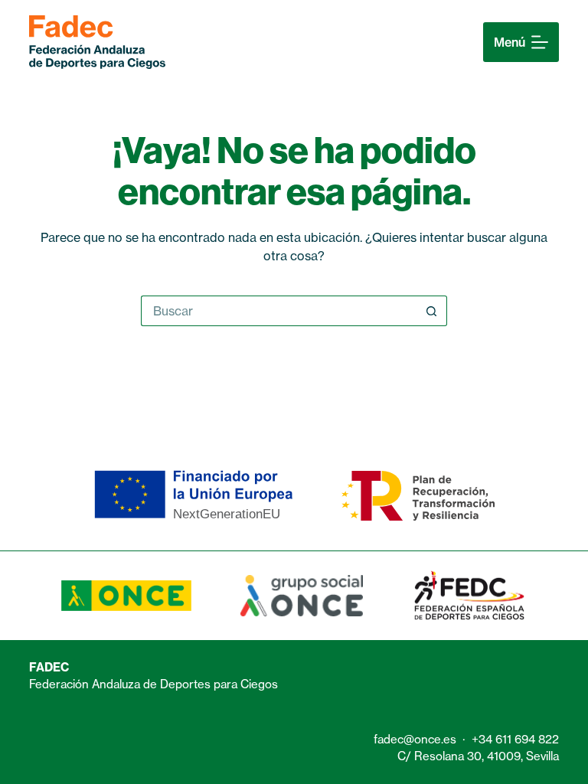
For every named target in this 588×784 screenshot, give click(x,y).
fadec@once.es (415, 739)
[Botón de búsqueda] (431, 311)
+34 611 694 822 (515, 739)
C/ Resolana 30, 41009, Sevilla (478, 756)
